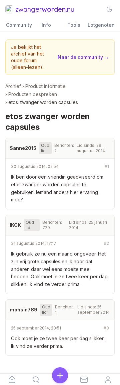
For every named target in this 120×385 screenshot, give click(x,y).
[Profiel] (108, 379)
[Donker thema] (109, 9)
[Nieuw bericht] (60, 376)
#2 (106, 243)
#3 (106, 327)
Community (19, 25)
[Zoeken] (36, 379)
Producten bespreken (32, 94)
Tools (73, 25)
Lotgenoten (101, 25)
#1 (107, 166)
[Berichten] (84, 379)
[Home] (12, 379)
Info (46, 25)
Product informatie (45, 86)
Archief (13, 86)
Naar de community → (83, 57)
